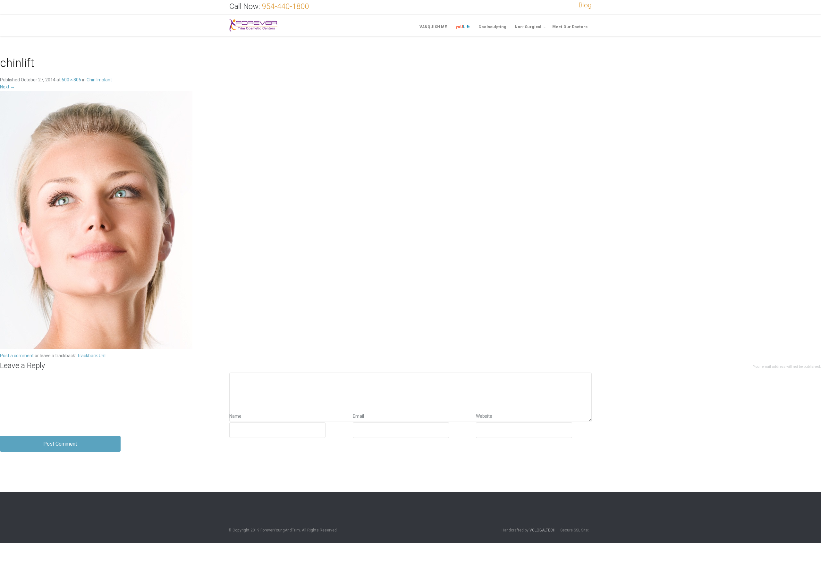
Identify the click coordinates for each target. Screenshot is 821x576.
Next (7, 86)
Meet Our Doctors (570, 27)
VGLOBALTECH (542, 530)
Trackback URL (92, 355)
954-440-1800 (285, 6)
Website (484, 416)
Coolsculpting (492, 27)
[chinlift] (96, 220)
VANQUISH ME (433, 27)
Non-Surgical (528, 27)
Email (358, 416)
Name (235, 416)
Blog (585, 5)
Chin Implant (99, 79)
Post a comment (17, 355)
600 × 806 (71, 79)
